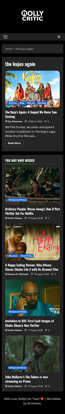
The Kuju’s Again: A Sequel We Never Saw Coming (32, 89)
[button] (5, 36)
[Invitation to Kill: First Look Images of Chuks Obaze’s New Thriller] (32, 297)
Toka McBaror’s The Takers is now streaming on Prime (26, 379)
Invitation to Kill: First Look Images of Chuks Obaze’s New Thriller (29, 323)
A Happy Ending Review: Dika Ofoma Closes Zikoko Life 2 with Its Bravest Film (31, 267)
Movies (31, 102)
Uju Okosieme (15, 121)
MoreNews (54, 399)
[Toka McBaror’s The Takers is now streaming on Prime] (32, 353)
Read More (16, 142)
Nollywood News (17, 199)
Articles (13, 102)
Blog (22, 102)
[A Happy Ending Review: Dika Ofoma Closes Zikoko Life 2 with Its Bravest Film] (32, 242)
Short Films (26, 255)
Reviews (42, 102)
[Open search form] (59, 37)
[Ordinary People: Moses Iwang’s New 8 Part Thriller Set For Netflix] (32, 186)
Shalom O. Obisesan (18, 274)
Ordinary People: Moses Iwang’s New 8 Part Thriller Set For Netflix (32, 211)
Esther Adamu (15, 218)
